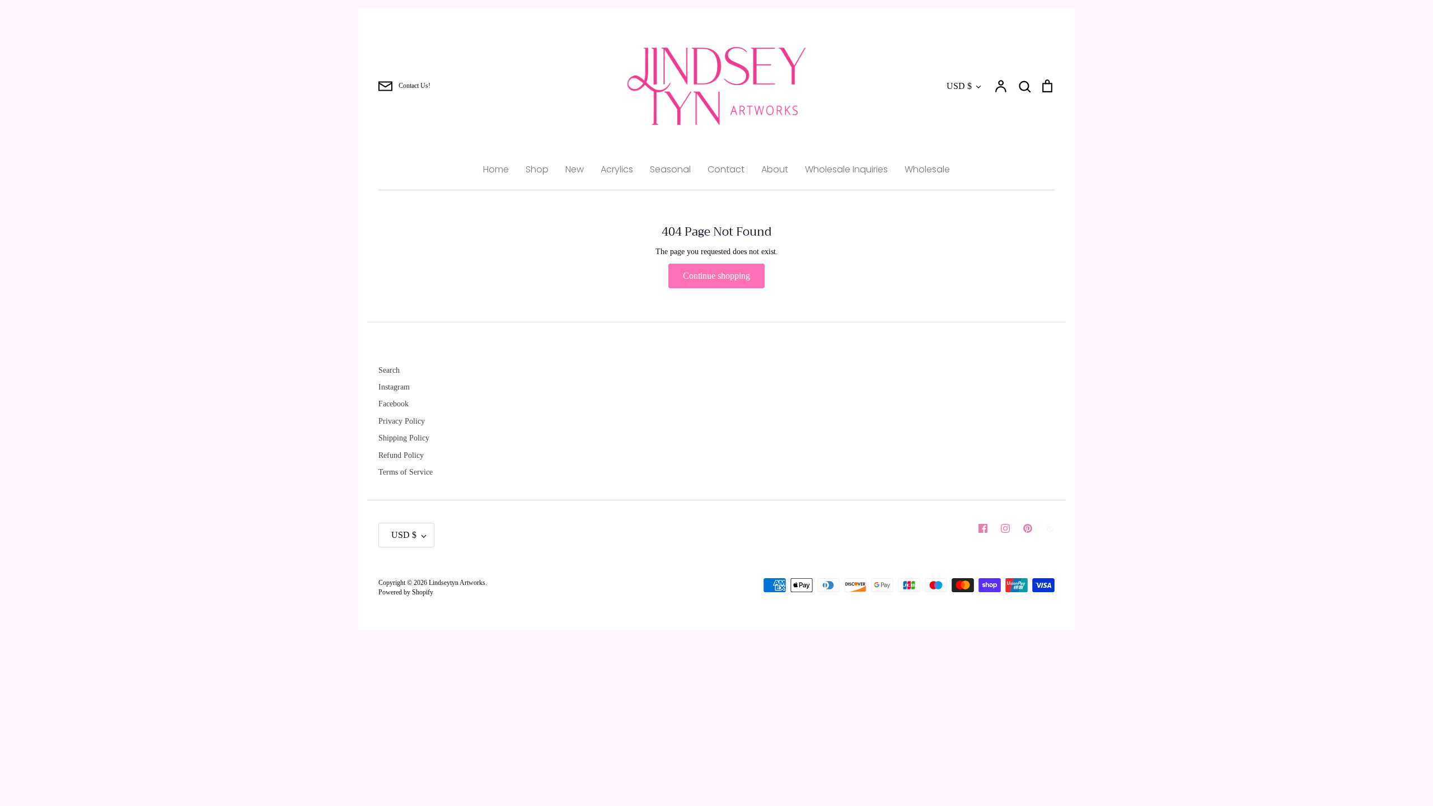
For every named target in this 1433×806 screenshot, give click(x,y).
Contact (726, 169)
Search (389, 370)
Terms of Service (405, 472)
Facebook (393, 404)
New (574, 169)
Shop (537, 169)
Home (496, 169)
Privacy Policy (401, 421)
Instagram (394, 387)
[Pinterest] (1028, 528)
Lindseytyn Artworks (457, 583)
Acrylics (617, 169)
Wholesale (927, 169)
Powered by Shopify (405, 592)
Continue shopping (716, 275)
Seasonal (670, 169)
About (774, 169)
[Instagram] (1005, 528)
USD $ (959, 86)
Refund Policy (401, 455)
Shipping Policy (403, 438)
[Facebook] (983, 528)
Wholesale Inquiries (846, 169)
